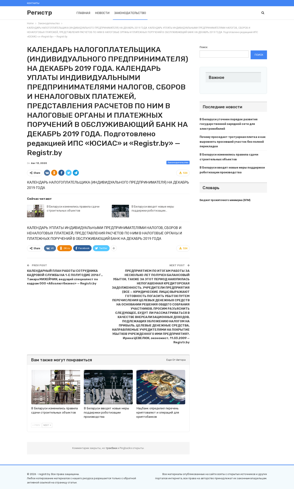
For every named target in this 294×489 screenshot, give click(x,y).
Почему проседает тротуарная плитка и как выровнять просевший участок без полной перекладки (233, 141)
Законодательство (130, 13)
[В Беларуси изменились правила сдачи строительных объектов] (35, 211)
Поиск (203, 47)
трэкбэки (112, 448)
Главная (83, 13)
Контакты (33, 3)
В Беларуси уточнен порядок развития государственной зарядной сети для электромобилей (228, 124)
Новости (102, 13)
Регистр (39, 12)
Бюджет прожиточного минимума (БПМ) (225, 200)
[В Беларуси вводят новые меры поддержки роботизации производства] (120, 211)
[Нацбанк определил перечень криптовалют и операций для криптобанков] (160, 387)
